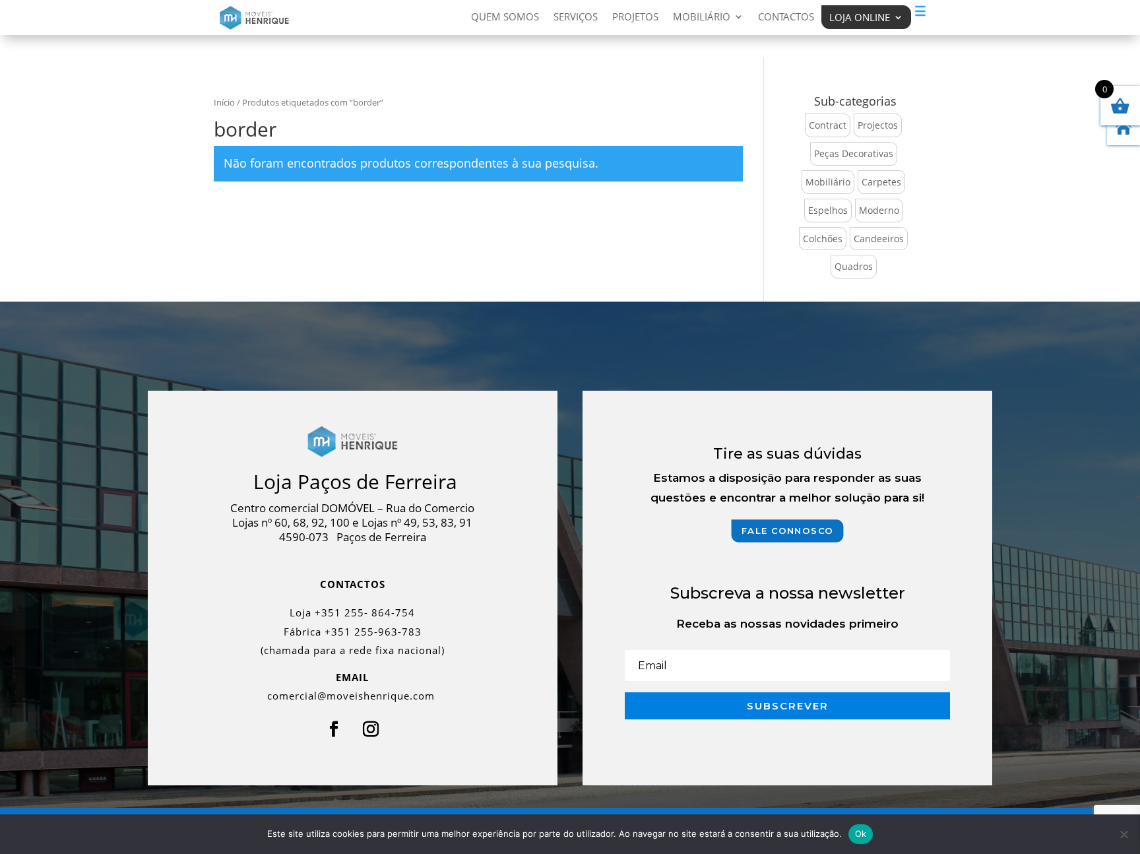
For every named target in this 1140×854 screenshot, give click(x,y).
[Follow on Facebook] (334, 729)
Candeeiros (879, 238)
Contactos (786, 17)
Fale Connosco (788, 531)
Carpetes (881, 182)
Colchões (822, 238)
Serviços (576, 17)
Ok (861, 833)
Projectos (878, 125)
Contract (827, 125)
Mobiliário (701, 17)
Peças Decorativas (853, 153)
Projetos (635, 17)
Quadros (854, 266)
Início (224, 102)
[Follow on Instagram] (371, 729)
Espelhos (828, 210)
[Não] (1123, 834)
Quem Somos (505, 17)
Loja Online (859, 17)
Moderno (879, 210)
